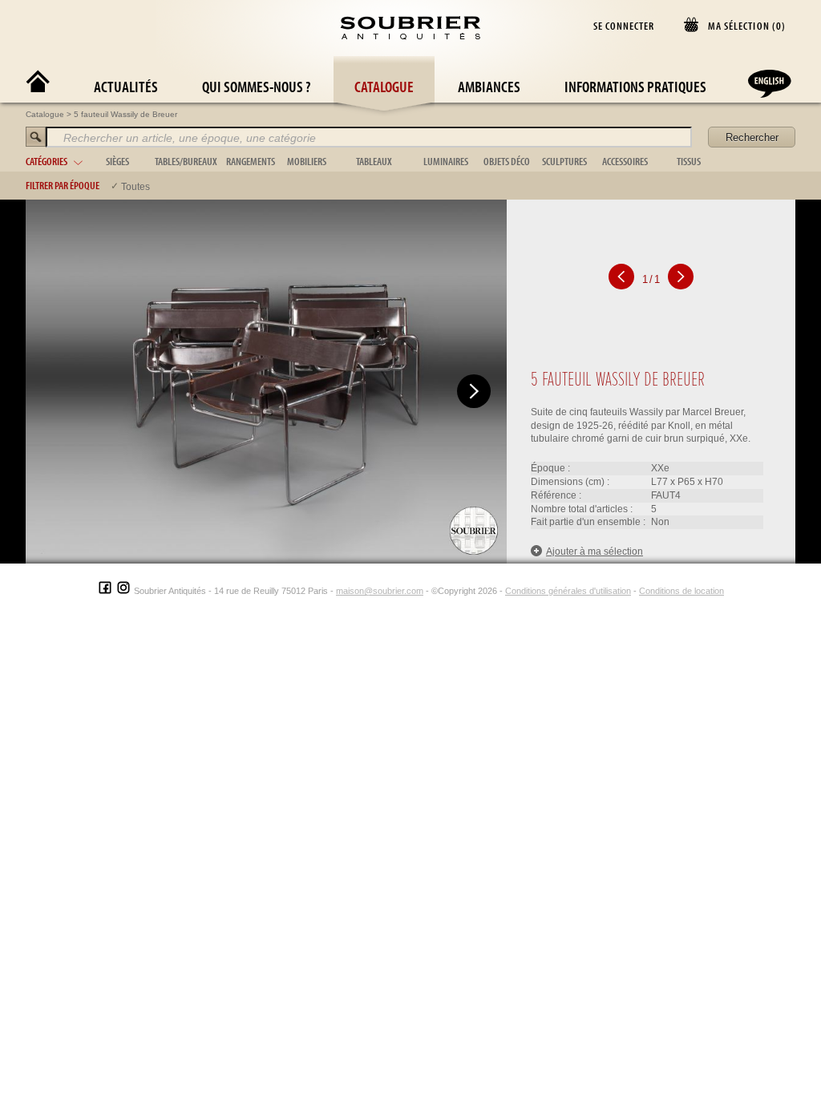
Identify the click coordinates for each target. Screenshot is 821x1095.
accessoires (625, 161)
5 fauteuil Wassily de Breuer (125, 114)
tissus (689, 161)
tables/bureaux (186, 161)
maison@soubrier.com (379, 591)
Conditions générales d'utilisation (568, 591)
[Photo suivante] (474, 391)
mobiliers (306, 161)
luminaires (445, 161)
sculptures (564, 161)
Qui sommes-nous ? (256, 86)
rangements (250, 161)
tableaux (374, 161)
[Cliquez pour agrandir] (266, 380)
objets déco (506, 161)
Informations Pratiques (635, 86)
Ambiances (489, 86)
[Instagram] (123, 591)
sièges (117, 161)
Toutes (135, 186)
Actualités (126, 86)
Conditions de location (681, 591)
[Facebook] (105, 591)
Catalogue (384, 86)
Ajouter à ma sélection (594, 551)
